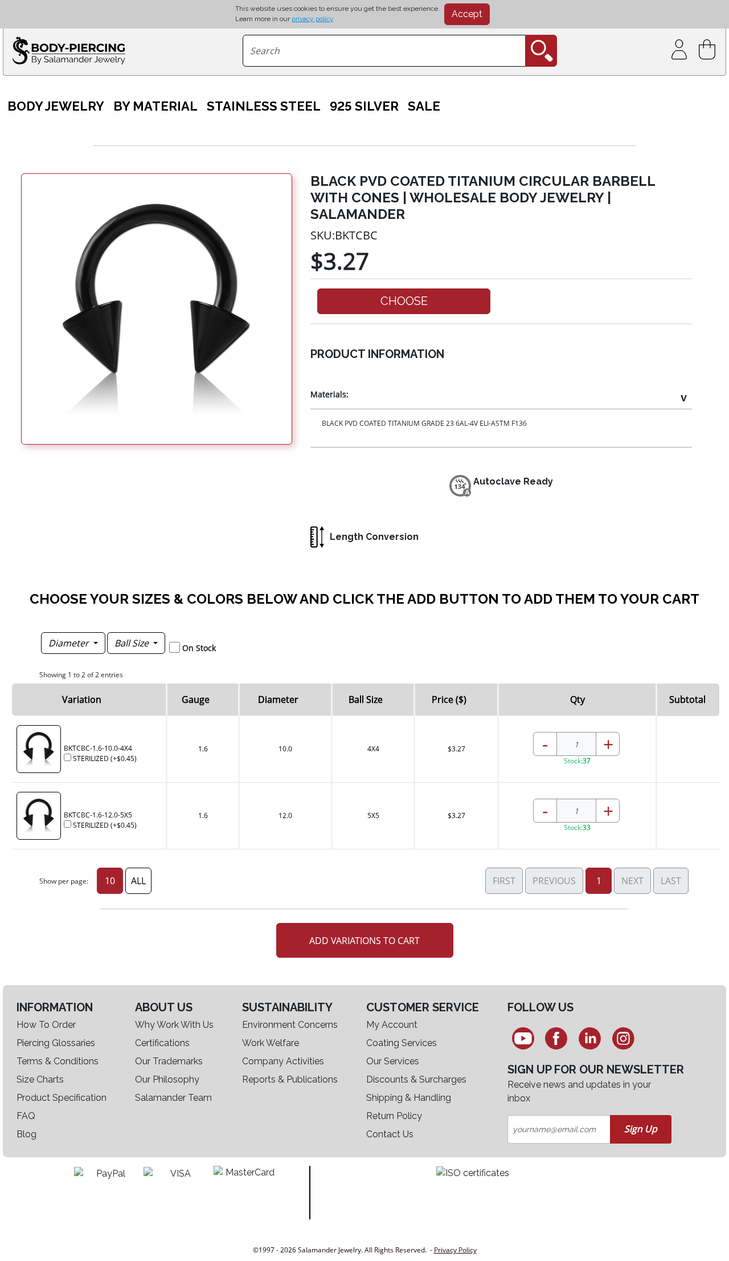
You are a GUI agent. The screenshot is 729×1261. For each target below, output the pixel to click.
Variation (81, 699)
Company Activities (283, 1061)
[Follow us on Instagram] (623, 1038)
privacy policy (313, 19)
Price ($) (449, 699)
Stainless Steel (264, 106)
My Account (391, 1024)
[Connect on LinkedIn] (589, 1038)
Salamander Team (173, 1097)
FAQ (26, 1116)
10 (110, 880)
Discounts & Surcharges (416, 1079)
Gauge (196, 699)
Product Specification (62, 1097)
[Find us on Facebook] (556, 1038)
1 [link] (598, 880)
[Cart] (709, 50)
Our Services (392, 1061)
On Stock (199, 647)
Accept (467, 14)
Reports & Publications (290, 1079)
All (138, 880)
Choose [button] (404, 301)
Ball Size (132, 643)
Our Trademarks (169, 1061)
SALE (424, 106)
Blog (26, 1134)
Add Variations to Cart (364, 940)
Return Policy (394, 1116)
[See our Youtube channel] (523, 1038)
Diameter (69, 643)
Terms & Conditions (58, 1061)
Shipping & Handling (408, 1097)
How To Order (46, 1024)
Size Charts (40, 1079)
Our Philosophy (167, 1079)
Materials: (329, 394)
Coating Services (401, 1043)
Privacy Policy (455, 1250)
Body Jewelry (55, 106)
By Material (155, 106)
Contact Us (389, 1134)
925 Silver (364, 106)
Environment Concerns (290, 1024)
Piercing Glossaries (56, 1043)
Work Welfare (270, 1043)
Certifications (162, 1043)
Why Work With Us (174, 1024)
